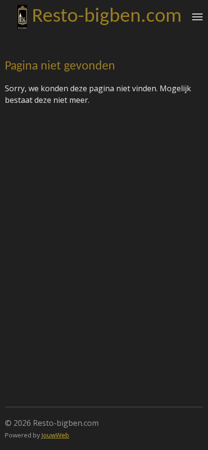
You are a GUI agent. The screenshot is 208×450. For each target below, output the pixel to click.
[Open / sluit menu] (197, 17)
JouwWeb (55, 435)
